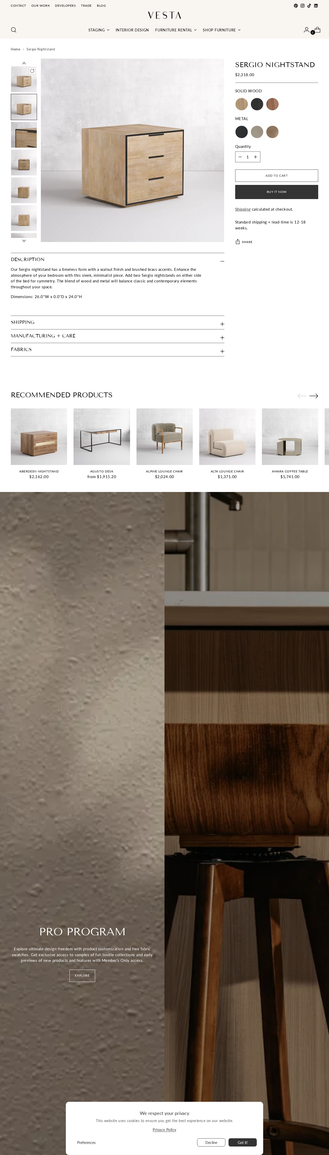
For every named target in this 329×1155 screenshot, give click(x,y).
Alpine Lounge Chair (164, 471)
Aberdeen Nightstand (39, 471)
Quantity (243, 146)
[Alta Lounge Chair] (227, 436)
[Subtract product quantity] (255, 157)
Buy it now (277, 191)
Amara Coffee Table (290, 471)
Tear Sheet (20, 306)
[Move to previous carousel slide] (302, 396)
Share (247, 242)
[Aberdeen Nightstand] (39, 436)
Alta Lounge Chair (227, 471)
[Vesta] (164, 15)
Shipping (243, 209)
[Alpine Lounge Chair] (164, 436)
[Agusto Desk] (102, 436)
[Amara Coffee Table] (290, 436)
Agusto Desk (102, 471)
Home (15, 49)
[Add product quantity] (240, 157)
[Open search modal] (13, 30)
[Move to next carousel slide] (313, 395)
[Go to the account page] (304, 30)
